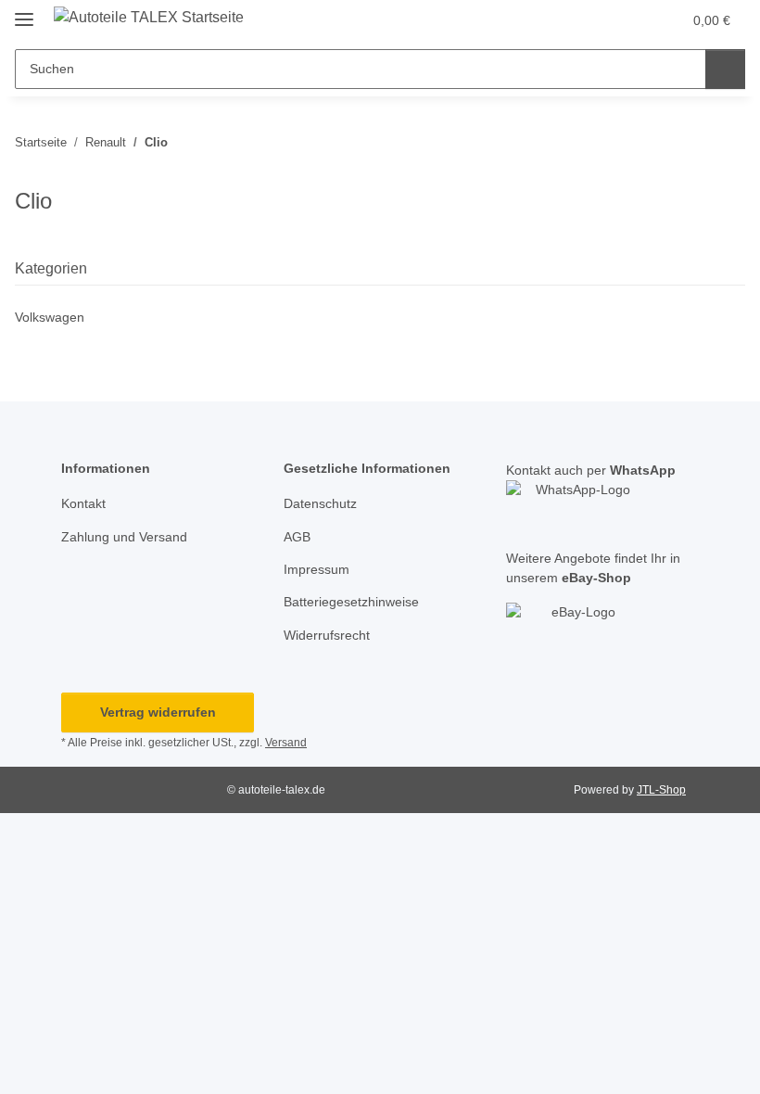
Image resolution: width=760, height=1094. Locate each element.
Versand (286, 742)
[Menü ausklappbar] (24, 11)
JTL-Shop (661, 789)
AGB (297, 536)
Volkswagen (49, 317)
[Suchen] (725, 69)
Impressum (316, 569)
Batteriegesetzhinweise (351, 601)
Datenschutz (320, 503)
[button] (594, 20)
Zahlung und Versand (124, 536)
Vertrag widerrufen (158, 712)
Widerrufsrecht (327, 635)
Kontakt (83, 503)
